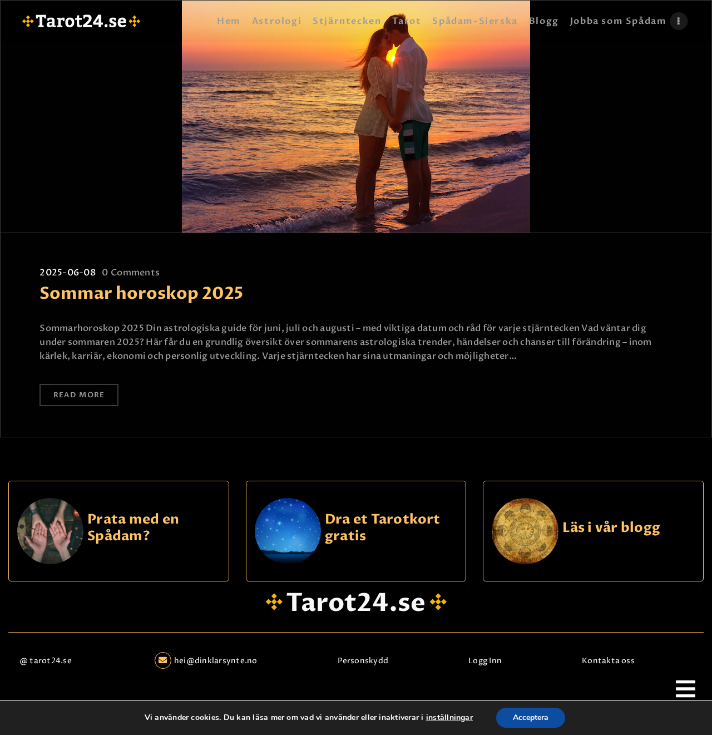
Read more (79, 395)
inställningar (449, 718)
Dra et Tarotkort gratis (383, 528)
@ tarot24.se (45, 660)
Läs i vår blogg (611, 528)
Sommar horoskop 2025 (141, 294)
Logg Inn (485, 660)
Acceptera (530, 717)
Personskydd (363, 660)
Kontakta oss (608, 660)
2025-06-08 (67, 273)
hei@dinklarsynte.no (216, 660)
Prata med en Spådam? (133, 528)
